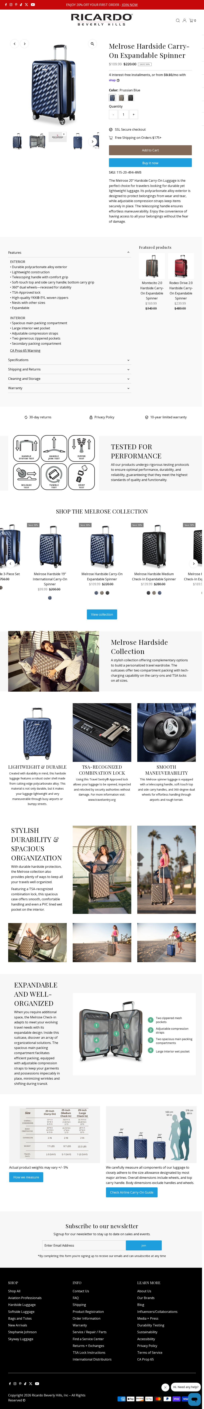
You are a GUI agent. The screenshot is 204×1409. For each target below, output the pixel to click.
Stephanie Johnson (22, 1332)
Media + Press (147, 1318)
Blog (140, 1304)
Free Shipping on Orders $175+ (138, 137)
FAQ (76, 1298)
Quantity (116, 106)
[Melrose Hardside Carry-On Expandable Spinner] (102, 546)
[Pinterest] (16, 5)
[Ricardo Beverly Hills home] (102, 22)
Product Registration (88, 1311)
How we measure (26, 1177)
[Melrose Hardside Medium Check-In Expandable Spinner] (154, 546)
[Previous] (14, 43)
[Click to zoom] (92, 43)
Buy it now (150, 163)
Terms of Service (149, 1352)
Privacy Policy (104, 417)
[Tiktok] (21, 5)
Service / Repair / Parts (90, 1332)
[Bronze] (102, 593)
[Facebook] (6, 5)
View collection (102, 614)
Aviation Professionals (25, 1298)
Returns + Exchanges (88, 1346)
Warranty (15, 388)
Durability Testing (150, 1325)
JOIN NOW (130, 5)
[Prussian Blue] (96, 593)
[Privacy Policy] (91, 418)
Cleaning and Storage (24, 378)
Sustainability (147, 1332)
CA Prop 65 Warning (25, 350)
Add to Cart (150, 150)
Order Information (86, 1318)
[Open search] (178, 20)
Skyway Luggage (20, 1339)
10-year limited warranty (168, 417)
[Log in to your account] (184, 20)
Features (14, 252)
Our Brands (146, 1298)
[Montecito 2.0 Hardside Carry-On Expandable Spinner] (152, 266)
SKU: (112, 172)
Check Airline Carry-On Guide (131, 1192)
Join (144, 1245)
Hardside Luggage (22, 1304)
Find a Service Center (88, 1339)
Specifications (18, 360)
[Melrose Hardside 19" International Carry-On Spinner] (50, 546)
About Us (144, 1291)
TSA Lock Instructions (89, 1352)
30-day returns (40, 417)
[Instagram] (11, 5)
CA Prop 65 (145, 1359)
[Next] (24, 43)
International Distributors (92, 1359)
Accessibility (146, 1339)
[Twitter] (26, 5)
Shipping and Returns (24, 369)
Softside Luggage (21, 1311)
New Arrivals (17, 1325)
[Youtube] (33, 5)
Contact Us (81, 1291)
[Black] (108, 593)
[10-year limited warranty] (146, 418)
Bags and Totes (20, 1318)
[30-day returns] (26, 418)
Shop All (14, 1291)
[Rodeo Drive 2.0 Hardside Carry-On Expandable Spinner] (181, 266)
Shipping (79, 1304)
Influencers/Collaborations (157, 1311)
